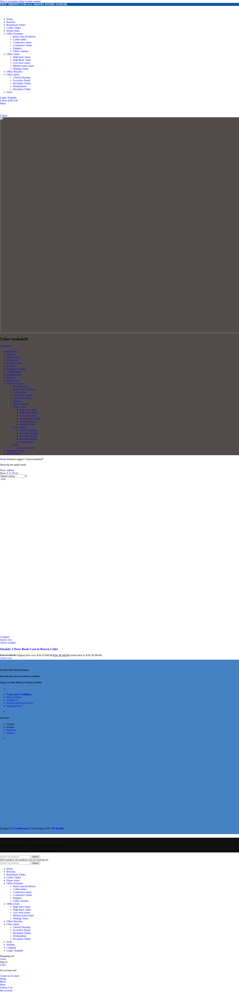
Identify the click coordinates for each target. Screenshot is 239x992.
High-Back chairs (22, 60)
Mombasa (12, 730)
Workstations (19, 86)
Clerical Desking (21, 77)
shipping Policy (14, 706)
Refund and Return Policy (20, 703)
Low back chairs (21, 63)
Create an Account (9, 975)
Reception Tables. (22, 83)
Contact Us (12, 700)
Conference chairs (22, 42)
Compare (11, 947)
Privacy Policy (14, 697)
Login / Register (15, 950)
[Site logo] (20, 13)
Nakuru (10, 733)
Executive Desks (21, 80)
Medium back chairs (23, 65)
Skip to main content (29, 1)
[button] (6, 658)
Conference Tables (22, 45)
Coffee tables (20, 39)
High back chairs (21, 57)
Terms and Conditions (19, 694)
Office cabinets (20, 51)
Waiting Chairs (20, 68)
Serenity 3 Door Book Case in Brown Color (29, 649)
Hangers (17, 48)
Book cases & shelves (24, 36)
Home (3, 459)
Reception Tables (22, 89)
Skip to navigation (9, 1)
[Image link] (18, 663)
